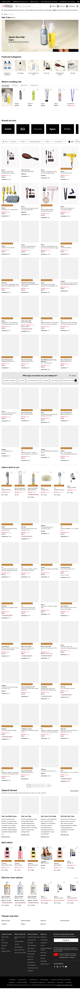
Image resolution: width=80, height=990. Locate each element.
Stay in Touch (31, 956)
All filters (74, 375)
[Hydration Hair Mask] (69, 232)
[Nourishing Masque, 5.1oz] (10, 345)
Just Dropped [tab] (5, 85)
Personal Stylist (31, 953)
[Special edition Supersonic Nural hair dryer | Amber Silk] (30, 193)
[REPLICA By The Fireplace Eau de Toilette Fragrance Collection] (7, 888)
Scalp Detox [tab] (24, 85)
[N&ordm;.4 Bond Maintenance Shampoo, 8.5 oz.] (50, 436)
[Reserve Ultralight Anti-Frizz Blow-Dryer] (50, 553)
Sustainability (43, 961)
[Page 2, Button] (52, 786)
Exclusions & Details (63, 957)
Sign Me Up (66, 940)
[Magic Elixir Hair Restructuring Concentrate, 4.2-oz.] (33, 478)
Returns (3, 948)
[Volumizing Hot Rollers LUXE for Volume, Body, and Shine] (30, 553)
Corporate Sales (44, 939)
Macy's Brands (31, 948)
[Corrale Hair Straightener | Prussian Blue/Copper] (69, 193)
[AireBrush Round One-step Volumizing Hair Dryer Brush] (7, 478)
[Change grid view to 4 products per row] (69, 142)
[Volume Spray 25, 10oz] (30, 345)
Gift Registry (30, 970)
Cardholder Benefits (19, 941)
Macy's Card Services (19, 949)
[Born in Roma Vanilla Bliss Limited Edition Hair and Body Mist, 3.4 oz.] (10, 268)
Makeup (23, 924)
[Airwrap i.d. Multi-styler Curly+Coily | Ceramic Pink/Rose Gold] (72, 478)
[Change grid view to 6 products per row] (72, 141)
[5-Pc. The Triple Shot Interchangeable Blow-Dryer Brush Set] (69, 436)
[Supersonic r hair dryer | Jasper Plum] (50, 591)
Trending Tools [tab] (34, 85)
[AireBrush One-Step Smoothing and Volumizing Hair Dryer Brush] (69, 306)
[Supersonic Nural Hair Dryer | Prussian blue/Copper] (10, 398)
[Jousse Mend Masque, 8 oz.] (46, 95)
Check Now (72, 957)
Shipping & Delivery (6, 951)
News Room (43, 955)
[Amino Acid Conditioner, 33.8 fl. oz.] (50, 632)
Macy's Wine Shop (32, 951)
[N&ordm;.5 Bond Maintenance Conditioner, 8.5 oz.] (50, 512)
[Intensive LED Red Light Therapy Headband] (30, 672)
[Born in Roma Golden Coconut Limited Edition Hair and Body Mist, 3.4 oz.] (33, 853)
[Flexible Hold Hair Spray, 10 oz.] (33, 95)
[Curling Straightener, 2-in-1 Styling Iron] (69, 512)
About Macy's (44, 937)
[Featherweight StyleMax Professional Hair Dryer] (50, 193)
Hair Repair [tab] (15, 85)
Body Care (43, 920)
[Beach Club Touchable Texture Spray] (10, 591)
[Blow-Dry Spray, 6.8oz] (30, 398)
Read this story (6, 836)
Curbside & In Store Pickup (34, 937)
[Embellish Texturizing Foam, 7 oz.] (59, 95)
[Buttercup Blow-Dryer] (69, 157)
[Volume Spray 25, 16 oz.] (30, 756)
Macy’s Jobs (43, 952)
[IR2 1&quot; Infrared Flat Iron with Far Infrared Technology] (69, 591)
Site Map (43, 958)
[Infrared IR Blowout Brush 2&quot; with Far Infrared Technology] (10, 632)
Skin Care (43, 924)
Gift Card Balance (19, 947)
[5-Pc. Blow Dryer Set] (50, 345)
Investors (42, 945)
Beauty (6, 14)
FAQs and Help (5, 937)
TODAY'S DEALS (6, 1)
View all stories (74, 790)
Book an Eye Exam (32, 965)
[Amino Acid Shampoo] (30, 306)
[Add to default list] (24, 90)
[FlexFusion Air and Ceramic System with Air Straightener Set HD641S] (50, 268)
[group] (40, 36)
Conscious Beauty (64, 920)
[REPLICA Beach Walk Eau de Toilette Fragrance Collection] (33, 888)
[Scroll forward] (75, 380)
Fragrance (4, 924)
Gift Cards (17, 944)
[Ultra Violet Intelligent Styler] (72, 95)
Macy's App (30, 942)
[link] (20, 104)
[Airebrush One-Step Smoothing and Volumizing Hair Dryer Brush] (59, 478)
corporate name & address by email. (64, 985)
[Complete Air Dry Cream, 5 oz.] (50, 756)
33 (48, 785)
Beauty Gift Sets (6, 920)
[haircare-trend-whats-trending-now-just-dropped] (7, 97)
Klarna (3, 939)
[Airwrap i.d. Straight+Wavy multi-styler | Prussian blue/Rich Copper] (50, 232)
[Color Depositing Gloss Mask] (10, 714)
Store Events (30, 959)
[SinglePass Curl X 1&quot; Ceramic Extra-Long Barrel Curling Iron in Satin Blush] (30, 436)
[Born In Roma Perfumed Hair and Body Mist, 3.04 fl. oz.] (69, 714)
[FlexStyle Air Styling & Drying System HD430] (10, 512)
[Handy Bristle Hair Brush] (30, 157)
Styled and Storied (45, 963)
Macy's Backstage (32, 945)
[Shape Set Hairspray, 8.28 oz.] (20, 95)
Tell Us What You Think (33, 968)
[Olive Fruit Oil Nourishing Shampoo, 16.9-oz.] (30, 632)
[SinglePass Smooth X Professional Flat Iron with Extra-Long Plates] (50, 306)
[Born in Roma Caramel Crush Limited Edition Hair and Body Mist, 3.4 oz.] (59, 853)
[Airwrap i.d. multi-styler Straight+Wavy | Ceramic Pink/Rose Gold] (10, 157)
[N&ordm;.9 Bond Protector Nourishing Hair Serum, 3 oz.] (10, 672)
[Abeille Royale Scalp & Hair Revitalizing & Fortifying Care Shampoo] (50, 672)
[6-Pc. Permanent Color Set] (69, 672)
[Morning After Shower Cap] (46, 478)
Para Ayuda (4, 945)
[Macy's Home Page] (7, 6)
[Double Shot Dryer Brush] (10, 232)
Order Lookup (5, 942)
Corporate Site (44, 942)
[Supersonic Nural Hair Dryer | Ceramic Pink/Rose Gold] (30, 232)
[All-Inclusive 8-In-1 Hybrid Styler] (10, 193)
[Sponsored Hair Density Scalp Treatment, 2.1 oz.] (30, 512)
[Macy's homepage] (2, 14)
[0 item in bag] (77, 6)
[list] (40, 36)
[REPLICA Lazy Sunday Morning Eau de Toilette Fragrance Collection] (20, 888)
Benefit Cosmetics (25, 920)
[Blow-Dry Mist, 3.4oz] (69, 345)
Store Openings (31, 962)
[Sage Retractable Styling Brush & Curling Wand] (30, 268)
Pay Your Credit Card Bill (20, 952)
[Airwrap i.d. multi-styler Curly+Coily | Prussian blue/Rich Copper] (69, 632)
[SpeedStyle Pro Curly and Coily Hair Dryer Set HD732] (50, 398)
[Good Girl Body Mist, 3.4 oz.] (69, 553)
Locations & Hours (32, 939)
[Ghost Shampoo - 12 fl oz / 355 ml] (69, 756)
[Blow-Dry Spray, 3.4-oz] (69, 398)
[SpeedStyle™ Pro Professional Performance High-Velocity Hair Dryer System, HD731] (10, 306)
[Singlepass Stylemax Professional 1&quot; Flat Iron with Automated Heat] (10, 756)
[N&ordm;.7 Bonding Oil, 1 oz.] (10, 436)
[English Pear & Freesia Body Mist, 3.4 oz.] (30, 714)
